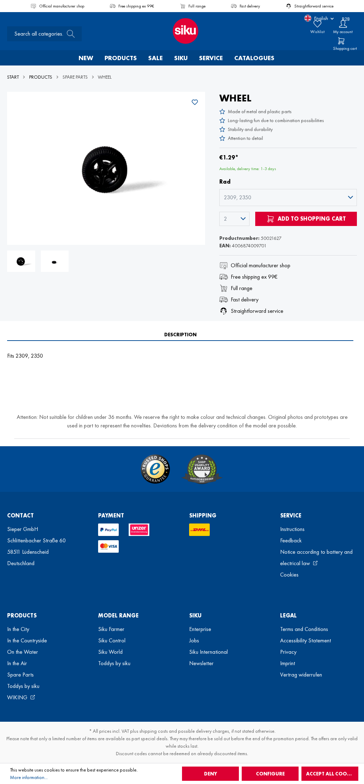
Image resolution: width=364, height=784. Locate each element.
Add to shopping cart (311, 218)
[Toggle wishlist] (195, 102)
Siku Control (111, 640)
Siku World (110, 652)
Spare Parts (20, 674)
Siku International (208, 652)
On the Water (22, 652)
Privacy (288, 652)
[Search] (69, 33)
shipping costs (153, 731)
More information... (29, 777)
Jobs (194, 640)
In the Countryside (27, 640)
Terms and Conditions (304, 629)
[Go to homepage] (182, 31)
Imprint (287, 663)
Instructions (292, 529)
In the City (18, 629)
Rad (225, 181)
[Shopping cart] (341, 41)
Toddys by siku (23, 686)
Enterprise (200, 629)
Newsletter (201, 663)
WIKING (18, 697)
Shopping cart (345, 48)
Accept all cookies (331, 773)
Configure (270, 773)
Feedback (291, 540)
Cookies (289, 574)
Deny (210, 773)
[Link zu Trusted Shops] (155, 469)
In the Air (17, 663)
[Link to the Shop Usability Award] (202, 469)
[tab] (180, 334)
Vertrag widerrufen (301, 674)
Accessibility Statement (305, 640)
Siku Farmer (111, 629)
